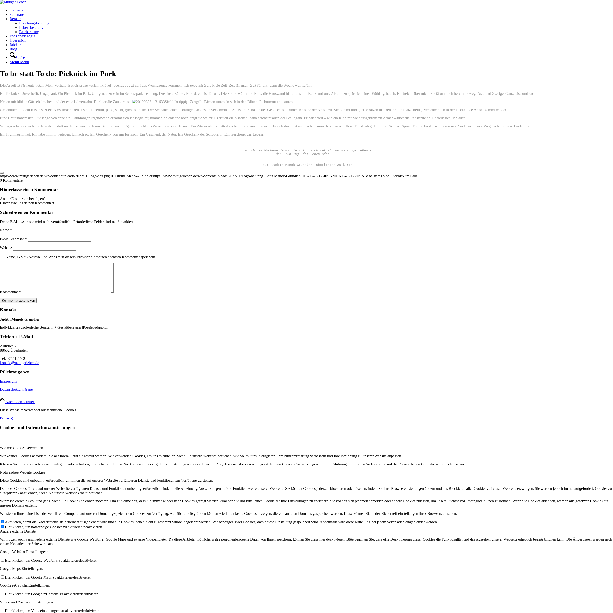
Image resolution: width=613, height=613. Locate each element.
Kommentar (10, 292)
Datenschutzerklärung (16, 389)
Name (6, 230)
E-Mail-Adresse (13, 239)
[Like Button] (2, 173)
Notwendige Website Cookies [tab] (22, 472)
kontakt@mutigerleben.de (19, 363)
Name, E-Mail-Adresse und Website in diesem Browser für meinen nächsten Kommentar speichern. (81, 257)
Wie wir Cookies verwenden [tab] (21, 448)
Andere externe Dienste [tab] (18, 531)
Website (6, 248)
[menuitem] (311, 10)
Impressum (8, 381)
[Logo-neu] (13, 2)
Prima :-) (6, 418)
